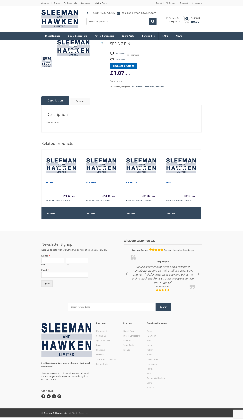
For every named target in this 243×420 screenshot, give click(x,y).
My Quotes (170, 3)
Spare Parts (128, 35)
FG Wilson (151, 350)
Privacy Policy (102, 378)
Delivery (100, 369)
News (179, 35)
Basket (159, 3)
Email (45, 270)
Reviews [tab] (80, 101)
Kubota (150, 369)
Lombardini (152, 378)
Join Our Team (101, 3)
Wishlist (173, 18)
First (43, 265)
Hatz (149, 355)
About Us (45, 3)
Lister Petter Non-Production (142, 87)
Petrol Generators (104, 35)
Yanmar (150, 402)
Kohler (150, 364)
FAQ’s (165, 35)
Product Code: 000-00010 (141, 191)
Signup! (47, 283)
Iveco (149, 359)
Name (45, 255)
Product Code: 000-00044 (61, 191)
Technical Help (70, 3)
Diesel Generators (77, 35)
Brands (57, 3)
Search (163, 321)
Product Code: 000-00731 (101, 191)
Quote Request (103, 355)
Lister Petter (152, 373)
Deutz (149, 345)
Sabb (149, 388)
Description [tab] (55, 100)
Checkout (184, 3)
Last (67, 265)
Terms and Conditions (106, 373)
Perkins (150, 383)
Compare (174, 21)
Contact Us (85, 3)
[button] (102, 43)
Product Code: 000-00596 (181, 191)
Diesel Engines (52, 35)
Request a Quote (123, 66)
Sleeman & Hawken (156, 392)
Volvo (149, 397)
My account (197, 3)
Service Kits (148, 35)
